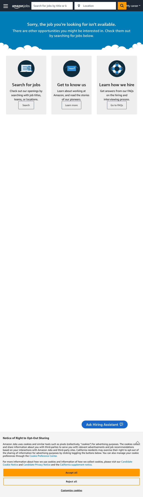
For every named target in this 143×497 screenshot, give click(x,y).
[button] (6, 6)
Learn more (71, 105)
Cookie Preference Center (43, 455)
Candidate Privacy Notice (36, 464)
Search (26, 105)
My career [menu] (132, 5)
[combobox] (52, 6)
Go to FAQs (117, 105)
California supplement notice (76, 464)
